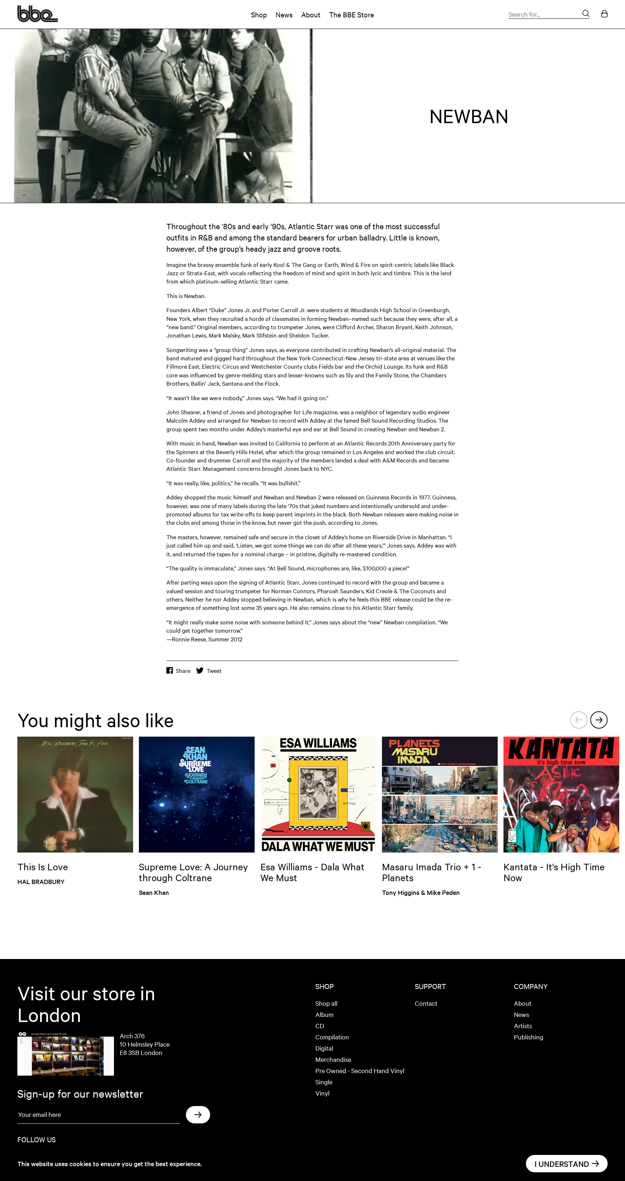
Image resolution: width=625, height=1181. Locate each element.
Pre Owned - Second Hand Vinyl (359, 1070)
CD (319, 1025)
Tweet (214, 670)
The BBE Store (351, 14)
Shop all (326, 1003)
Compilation (332, 1037)
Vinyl (322, 1093)
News (284, 14)
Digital (324, 1048)
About (310, 14)
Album (324, 1014)
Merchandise (333, 1059)
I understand (562, 1164)
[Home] (37, 20)
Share (183, 670)
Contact (426, 1003)
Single (323, 1081)
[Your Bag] (604, 14)
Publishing (528, 1037)
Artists (523, 1025)
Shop (259, 14)
